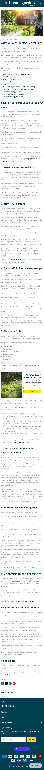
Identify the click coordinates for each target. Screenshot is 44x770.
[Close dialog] (41, 374)
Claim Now (32, 391)
